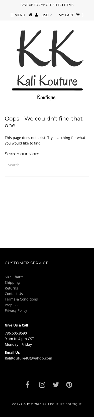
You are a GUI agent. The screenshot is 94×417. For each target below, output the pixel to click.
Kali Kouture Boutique (62, 404)
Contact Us (14, 293)
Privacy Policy (16, 310)
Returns (11, 288)
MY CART (71, 14)
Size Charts (14, 276)
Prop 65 (11, 304)
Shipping (12, 282)
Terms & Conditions (21, 299)
